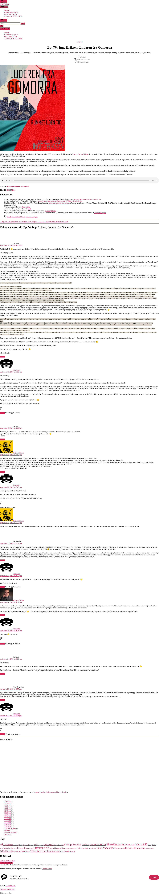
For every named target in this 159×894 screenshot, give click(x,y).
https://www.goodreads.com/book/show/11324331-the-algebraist (60, 201)
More (13, 190)
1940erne (7, 811)
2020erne (7, 826)
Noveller (84, 848)
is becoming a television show (59, 203)
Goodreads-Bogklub (11, 12)
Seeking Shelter (50, 211)
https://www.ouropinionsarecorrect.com (87, 199)
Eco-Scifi (77, 844)
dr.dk (29, 209)
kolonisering (9, 848)
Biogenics (25, 845)
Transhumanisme (50, 851)
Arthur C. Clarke (10, 828)
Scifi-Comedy (6, 851)
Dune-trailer (26, 207)
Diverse (7, 830)
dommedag (61, 845)
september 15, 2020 (83, 59)
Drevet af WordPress (7, 889)
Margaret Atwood (10, 832)
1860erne (7, 803)
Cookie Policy (47, 869)
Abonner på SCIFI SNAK (13, 16)
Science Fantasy (150, 848)
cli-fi (36, 845)
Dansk (9, 217)
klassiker (154, 845)
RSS (8, 190)
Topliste (7, 834)
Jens (84, 57)
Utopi (62, 851)
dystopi (68, 844)
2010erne (7, 824)
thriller (28, 851)
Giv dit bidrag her (100, 213)
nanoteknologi (72, 848)
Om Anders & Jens (10, 14)
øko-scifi (72, 851)
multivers (66, 848)
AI (1, 844)
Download (25, 186)
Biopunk (30, 845)
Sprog (23, 851)
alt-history (8, 844)
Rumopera (139, 847)
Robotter (129, 848)
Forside (6, 10)
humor (149, 845)
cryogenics (40, 845)
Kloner (1, 848)
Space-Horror (17, 851)
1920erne (7, 807)
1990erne (7, 821)
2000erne (7, 823)
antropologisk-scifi (17, 845)
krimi (15, 848)
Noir (78, 848)
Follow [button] (154, 877)
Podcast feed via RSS (7, 861)
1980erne (79, 42)
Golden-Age (129, 844)
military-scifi (58, 848)
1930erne (7, 809)
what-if (67, 851)
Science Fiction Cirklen (80, 154)
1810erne (7, 801)
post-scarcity (120, 848)
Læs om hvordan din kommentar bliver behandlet (50, 792)
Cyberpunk (49, 844)
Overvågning (91, 848)
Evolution (85, 845)
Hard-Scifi (142, 844)
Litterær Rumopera (25, 848)
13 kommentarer (82, 62)
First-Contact (114, 844)
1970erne (7, 817)
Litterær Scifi (41, 847)
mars (51, 848)
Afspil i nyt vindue (13, 186)
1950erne (7, 813)
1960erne (7, 815)
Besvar (2, 356)
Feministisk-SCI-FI (18, 217)
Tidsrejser (35, 851)
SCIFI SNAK (5, 4)
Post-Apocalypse (32, 217)
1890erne (7, 805)
